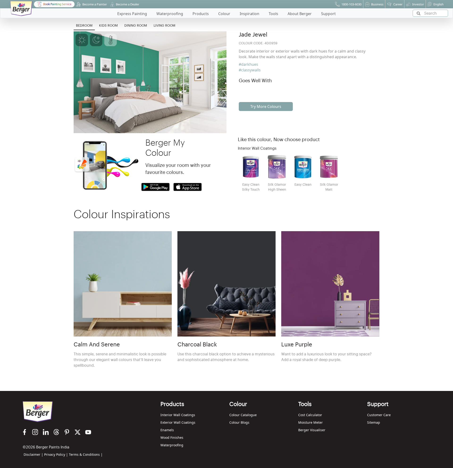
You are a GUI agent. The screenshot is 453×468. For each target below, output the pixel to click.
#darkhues (248, 64)
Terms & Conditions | (86, 454)
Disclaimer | (33, 454)
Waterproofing (171, 445)
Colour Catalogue (243, 415)
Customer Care (379, 415)
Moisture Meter (310, 422)
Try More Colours (265, 106)
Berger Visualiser (311, 430)
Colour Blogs (239, 422)
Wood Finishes (171, 437)
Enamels (167, 430)
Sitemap (373, 422)
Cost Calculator (310, 415)
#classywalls (250, 70)
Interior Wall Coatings (177, 415)
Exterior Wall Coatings (177, 422)
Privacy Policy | (56, 454)
